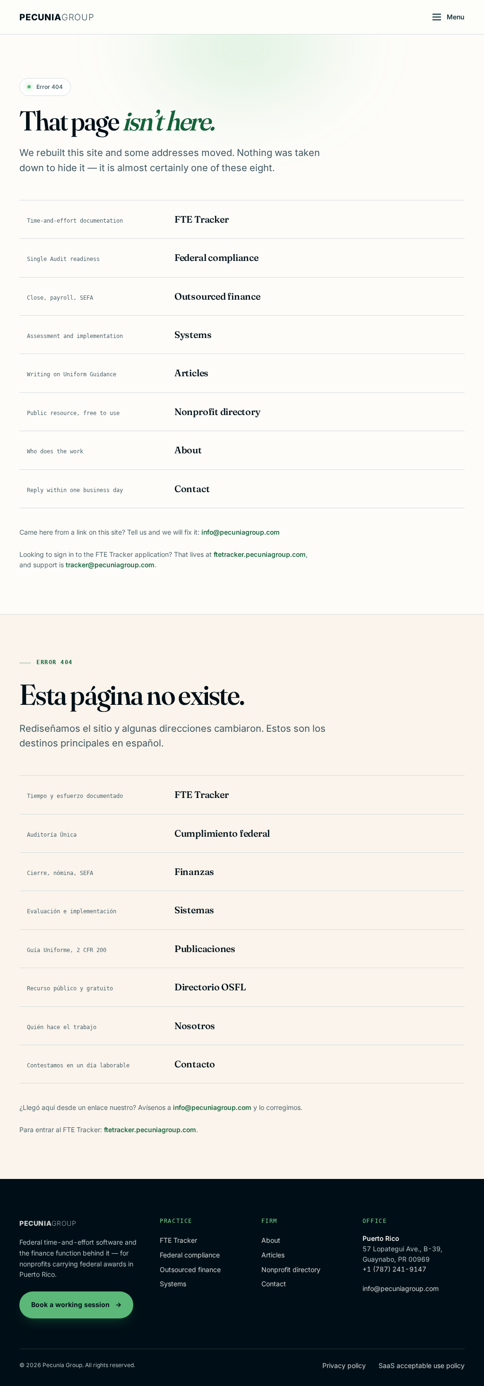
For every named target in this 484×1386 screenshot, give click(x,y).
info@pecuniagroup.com (240, 532)
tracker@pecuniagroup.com (110, 565)
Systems (173, 1284)
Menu (456, 17)
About (270, 1240)
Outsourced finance (190, 1269)
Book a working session (76, 1304)
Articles (273, 1255)
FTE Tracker (178, 1240)
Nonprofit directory (290, 1269)
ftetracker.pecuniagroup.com (260, 554)
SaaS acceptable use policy (422, 1365)
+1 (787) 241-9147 (394, 1269)
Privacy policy (344, 1365)
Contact (273, 1284)
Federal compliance (190, 1255)
